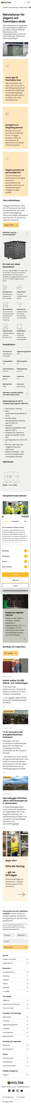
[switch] (26, 556)
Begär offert (9, 225)
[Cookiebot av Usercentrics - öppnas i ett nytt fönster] (22, 517)
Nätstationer (24, 7)
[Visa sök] (25, 2)
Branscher (7, 968)
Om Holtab (7, 996)
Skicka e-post (11, 1087)
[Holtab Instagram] (17, 1090)
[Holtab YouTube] (21, 1090)
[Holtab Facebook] (13, 1090)
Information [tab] (15, 521)
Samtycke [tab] (6, 521)
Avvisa (15, 585)
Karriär (5, 955)
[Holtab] (6, 2)
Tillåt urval (15, 580)
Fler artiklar (9, 653)
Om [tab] (25, 521)
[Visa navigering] (28, 2)
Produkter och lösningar (10, 7)
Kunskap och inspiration (12, 1041)
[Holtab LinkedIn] (9, 1090)
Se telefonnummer (23, 1087)
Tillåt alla (15, 574)
